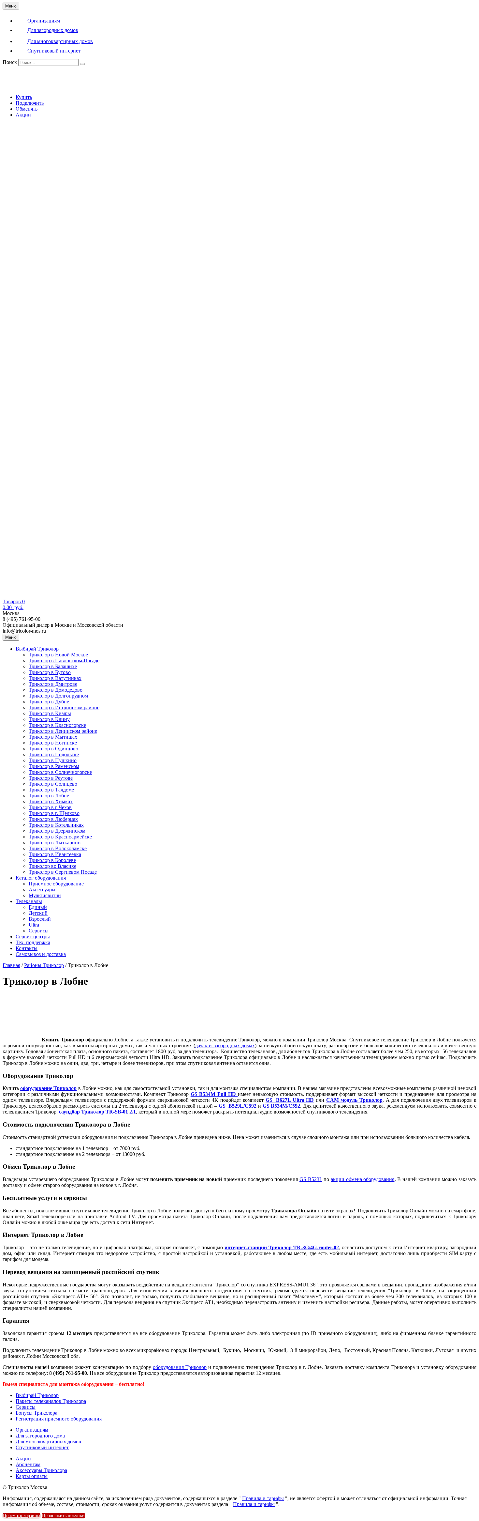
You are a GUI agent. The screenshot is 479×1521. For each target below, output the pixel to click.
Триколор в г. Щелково (54, 813)
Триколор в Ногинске (53, 742)
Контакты (26, 948)
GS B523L (310, 1179)
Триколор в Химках (51, 801)
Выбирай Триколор (37, 649)
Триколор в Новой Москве (58, 654)
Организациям (32, 1430)
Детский (38, 913)
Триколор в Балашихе (53, 666)
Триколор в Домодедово (55, 690)
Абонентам (28, 1464)
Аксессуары (42, 889)
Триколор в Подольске (54, 754)
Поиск (10, 62)
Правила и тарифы (263, 1498)
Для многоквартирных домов (48, 1441)
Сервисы (39, 930)
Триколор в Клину (49, 719)
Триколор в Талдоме (51, 789)
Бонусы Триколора (36, 1413)
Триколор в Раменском (54, 766)
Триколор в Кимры (50, 713)
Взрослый (40, 919)
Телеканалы (29, 901)
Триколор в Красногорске (57, 725)
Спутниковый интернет (42, 1447)
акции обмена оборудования (362, 1179)
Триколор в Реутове (51, 778)
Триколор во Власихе (52, 866)
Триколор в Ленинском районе (63, 731)
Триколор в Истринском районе (64, 707)
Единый (38, 907)
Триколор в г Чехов (50, 807)
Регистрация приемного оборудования (59, 1418)
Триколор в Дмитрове (53, 684)
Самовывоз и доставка (41, 954)
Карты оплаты (32, 1476)
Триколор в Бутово (50, 672)
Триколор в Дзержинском (57, 831)
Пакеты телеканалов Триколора (51, 1401)
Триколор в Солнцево (53, 784)
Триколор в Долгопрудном (58, 696)
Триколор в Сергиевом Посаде (63, 872)
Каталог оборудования (41, 878)
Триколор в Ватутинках (55, 678)
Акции (23, 114)
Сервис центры (33, 936)
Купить (24, 97)
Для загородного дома (40, 1435)
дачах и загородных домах (224, 1045)
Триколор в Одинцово (53, 748)
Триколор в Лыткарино (54, 842)
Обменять (26, 109)
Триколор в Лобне (49, 795)
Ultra (34, 925)
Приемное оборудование (56, 883)
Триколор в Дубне (49, 701)
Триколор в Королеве (52, 860)
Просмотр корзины (21, 1515)
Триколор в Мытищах (53, 737)
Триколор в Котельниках (56, 825)
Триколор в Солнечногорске (60, 772)
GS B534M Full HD (214, 1094)
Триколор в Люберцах (53, 819)
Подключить (30, 103)
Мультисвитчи (45, 895)
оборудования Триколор (180, 1367)
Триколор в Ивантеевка (55, 854)
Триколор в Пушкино (53, 760)
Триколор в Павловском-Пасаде (64, 660)
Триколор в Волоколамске (58, 848)
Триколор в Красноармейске (60, 836)
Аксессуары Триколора (41, 1470)
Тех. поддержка (33, 942)
